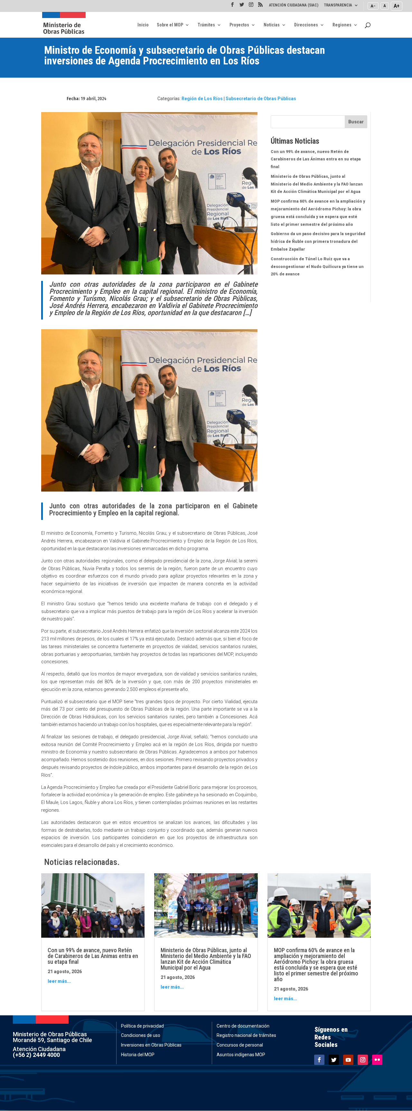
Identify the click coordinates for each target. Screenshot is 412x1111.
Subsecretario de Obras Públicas (261, 98)
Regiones (341, 25)
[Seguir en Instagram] (363, 1060)
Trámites (206, 25)
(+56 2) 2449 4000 (36, 1054)
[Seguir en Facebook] (319, 1060)
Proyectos (239, 25)
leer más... (59, 981)
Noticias (272, 25)
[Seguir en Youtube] (348, 1060)
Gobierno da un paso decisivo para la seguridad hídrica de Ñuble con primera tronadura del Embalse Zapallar (318, 242)
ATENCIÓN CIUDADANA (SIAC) (293, 5)
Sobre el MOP (170, 25)
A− (373, 5)
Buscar (356, 121)
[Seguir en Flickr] (377, 1060)
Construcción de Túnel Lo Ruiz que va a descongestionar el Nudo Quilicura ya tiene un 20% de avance (317, 267)
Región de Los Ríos (202, 98)
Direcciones (306, 25)
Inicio (143, 25)
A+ (396, 6)
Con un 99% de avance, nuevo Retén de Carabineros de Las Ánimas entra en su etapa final (316, 159)
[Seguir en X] (334, 1060)
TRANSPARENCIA (338, 5)
